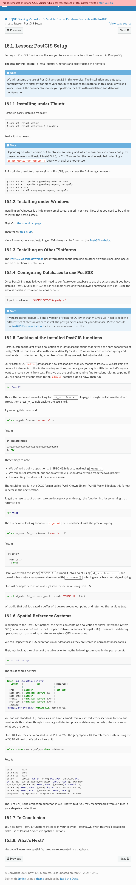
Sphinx (22, 878)
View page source (120, 23)
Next (123, 30)
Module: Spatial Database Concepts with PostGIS (74, 19)
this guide (26, 232)
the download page (29, 223)
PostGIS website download (27, 259)
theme (40, 878)
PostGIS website (100, 240)
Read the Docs (69, 878)
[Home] (6, 19)
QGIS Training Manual (24, 19)
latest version (105, 3)
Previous (15, 30)
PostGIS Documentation (27, 326)
